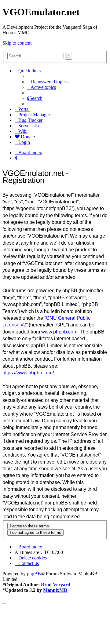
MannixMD (55, 590)
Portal (24, 109)
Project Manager (34, 114)
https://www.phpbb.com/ (28, 372)
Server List (28, 125)
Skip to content (16, 43)
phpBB (34, 573)
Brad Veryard (55, 584)
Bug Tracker (30, 120)
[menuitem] (47, 81)
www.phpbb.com (59, 331)
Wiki (23, 131)
